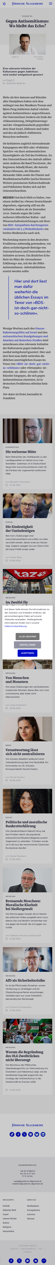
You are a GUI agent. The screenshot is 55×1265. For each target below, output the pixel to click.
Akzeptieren (27, 653)
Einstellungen (27, 645)
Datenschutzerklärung (16, 626)
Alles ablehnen (27, 636)
